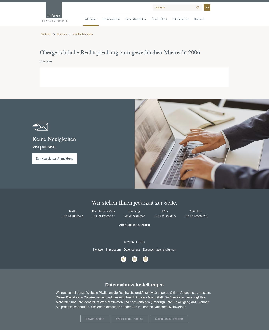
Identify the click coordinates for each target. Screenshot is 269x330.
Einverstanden (94, 318)
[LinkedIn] (134, 262)
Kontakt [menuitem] (98, 249)
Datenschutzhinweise (169, 318)
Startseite (46, 34)
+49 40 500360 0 (134, 216)
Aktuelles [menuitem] (91, 19)
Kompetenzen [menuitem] (111, 19)
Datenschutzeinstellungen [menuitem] (159, 249)
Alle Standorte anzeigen (134, 224)
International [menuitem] (180, 19)
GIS (207, 7)
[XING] (123, 262)
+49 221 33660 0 (165, 216)
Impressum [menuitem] (113, 249)
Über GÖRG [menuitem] (159, 19)
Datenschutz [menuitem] (132, 249)
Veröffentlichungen (83, 34)
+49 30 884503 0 (72, 216)
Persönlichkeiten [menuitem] (136, 19)
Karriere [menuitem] (199, 19)
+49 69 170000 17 (103, 216)
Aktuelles (62, 34)
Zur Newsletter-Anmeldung (54, 158)
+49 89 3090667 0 (195, 216)
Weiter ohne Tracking (129, 318)
